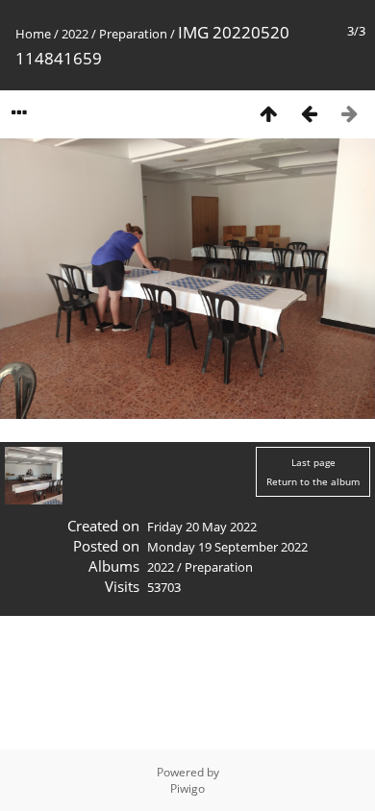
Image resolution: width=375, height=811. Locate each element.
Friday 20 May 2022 (202, 526)
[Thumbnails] (268, 113)
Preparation (133, 33)
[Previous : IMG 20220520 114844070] (308, 113)
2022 (75, 33)
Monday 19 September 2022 (227, 546)
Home (33, 33)
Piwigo (187, 788)
